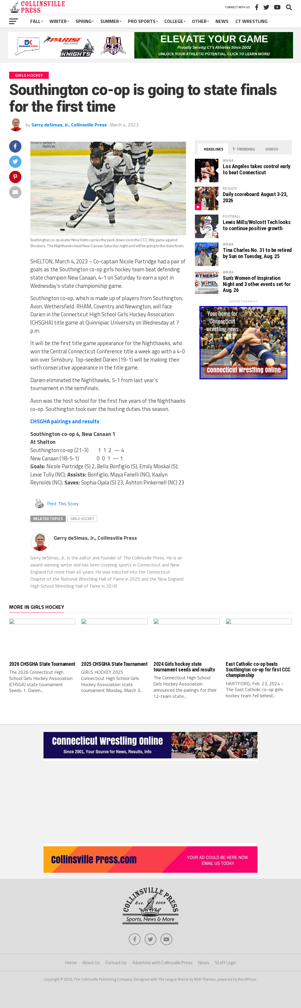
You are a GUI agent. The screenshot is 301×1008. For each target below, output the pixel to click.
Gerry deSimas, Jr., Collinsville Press (69, 124)
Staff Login (225, 962)
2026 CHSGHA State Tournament (42, 664)
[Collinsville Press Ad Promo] (150, 871)
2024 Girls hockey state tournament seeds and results (184, 667)
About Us (91, 962)
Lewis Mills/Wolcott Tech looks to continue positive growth (256, 225)
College (173, 21)
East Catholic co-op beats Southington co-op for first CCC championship (258, 669)
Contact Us (116, 962)
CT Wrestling (251, 21)
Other (199, 21)
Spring (83, 21)
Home (71, 962)
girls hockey (82, 518)
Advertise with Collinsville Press (162, 962)
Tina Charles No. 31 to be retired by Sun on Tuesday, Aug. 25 (257, 253)
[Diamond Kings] (150, 56)
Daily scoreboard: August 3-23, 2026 (255, 197)
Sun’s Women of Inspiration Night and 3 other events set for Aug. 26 (256, 284)
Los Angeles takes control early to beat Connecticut (256, 169)
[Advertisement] (150, 802)
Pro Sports (141, 21)
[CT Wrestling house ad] (243, 377)
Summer (109, 21)
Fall (35, 21)
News (221, 21)
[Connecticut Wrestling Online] (150, 759)
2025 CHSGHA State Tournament (114, 664)
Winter (58, 21)
